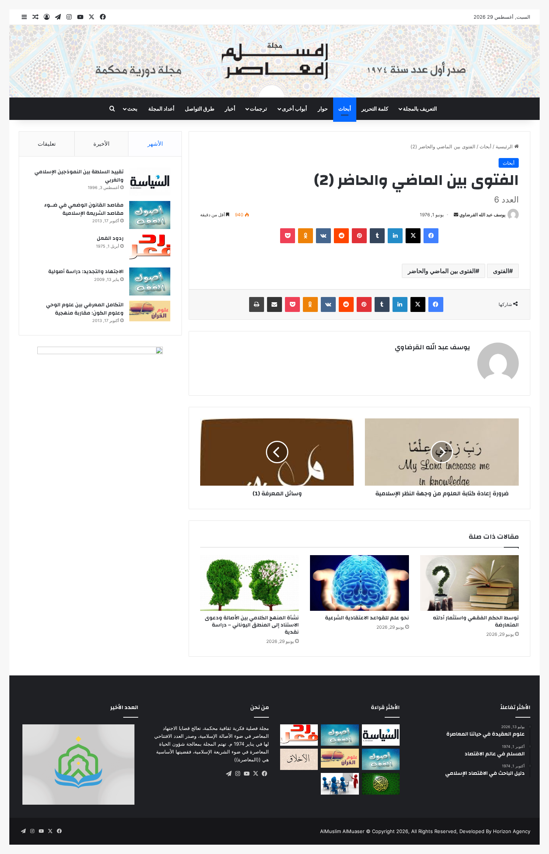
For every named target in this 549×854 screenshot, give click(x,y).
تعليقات (47, 143)
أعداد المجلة (161, 108)
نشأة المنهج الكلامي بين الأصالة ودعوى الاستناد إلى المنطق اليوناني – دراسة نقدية (252, 625)
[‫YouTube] (246, 773)
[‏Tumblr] (377, 235)
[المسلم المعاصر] (274, 61)
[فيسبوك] (431, 235)
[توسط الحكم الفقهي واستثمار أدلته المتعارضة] (469, 583)
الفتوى (501, 271)
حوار (323, 108)
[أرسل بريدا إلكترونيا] (456, 214)
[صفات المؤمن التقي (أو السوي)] (299, 759)
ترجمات (258, 108)
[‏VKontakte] (323, 235)
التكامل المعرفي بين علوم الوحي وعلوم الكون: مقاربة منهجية (85, 309)
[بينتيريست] (359, 235)
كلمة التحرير (375, 108)
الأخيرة (101, 143)
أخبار (230, 108)
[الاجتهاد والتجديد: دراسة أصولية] (149, 281)
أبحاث (344, 108)
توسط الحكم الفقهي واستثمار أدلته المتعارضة (476, 621)
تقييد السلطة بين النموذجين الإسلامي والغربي (79, 176)
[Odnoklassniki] (305, 235)
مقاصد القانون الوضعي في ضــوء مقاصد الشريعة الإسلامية (84, 209)
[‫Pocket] (287, 235)
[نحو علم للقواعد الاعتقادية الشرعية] (359, 583)
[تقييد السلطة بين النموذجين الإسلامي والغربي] (149, 182)
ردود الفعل (110, 238)
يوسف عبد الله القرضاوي (482, 214)
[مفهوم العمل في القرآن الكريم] (381, 783)
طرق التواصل (199, 108)
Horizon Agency (511, 831)
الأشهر (155, 143)
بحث (132, 108)
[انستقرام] (237, 773)
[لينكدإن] (395, 235)
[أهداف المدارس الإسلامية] (340, 783)
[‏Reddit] (341, 235)
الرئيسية (505, 146)
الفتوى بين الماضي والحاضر (441, 271)
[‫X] (413, 235)
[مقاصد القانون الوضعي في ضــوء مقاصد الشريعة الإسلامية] (149, 215)
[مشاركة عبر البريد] (274, 304)
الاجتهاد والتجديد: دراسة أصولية (86, 271)
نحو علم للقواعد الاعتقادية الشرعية (367, 618)
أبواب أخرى (294, 108)
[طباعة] (256, 304)
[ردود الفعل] (149, 248)
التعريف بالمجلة (420, 108)
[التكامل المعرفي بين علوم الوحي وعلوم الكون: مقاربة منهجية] (149, 311)
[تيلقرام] (228, 773)
